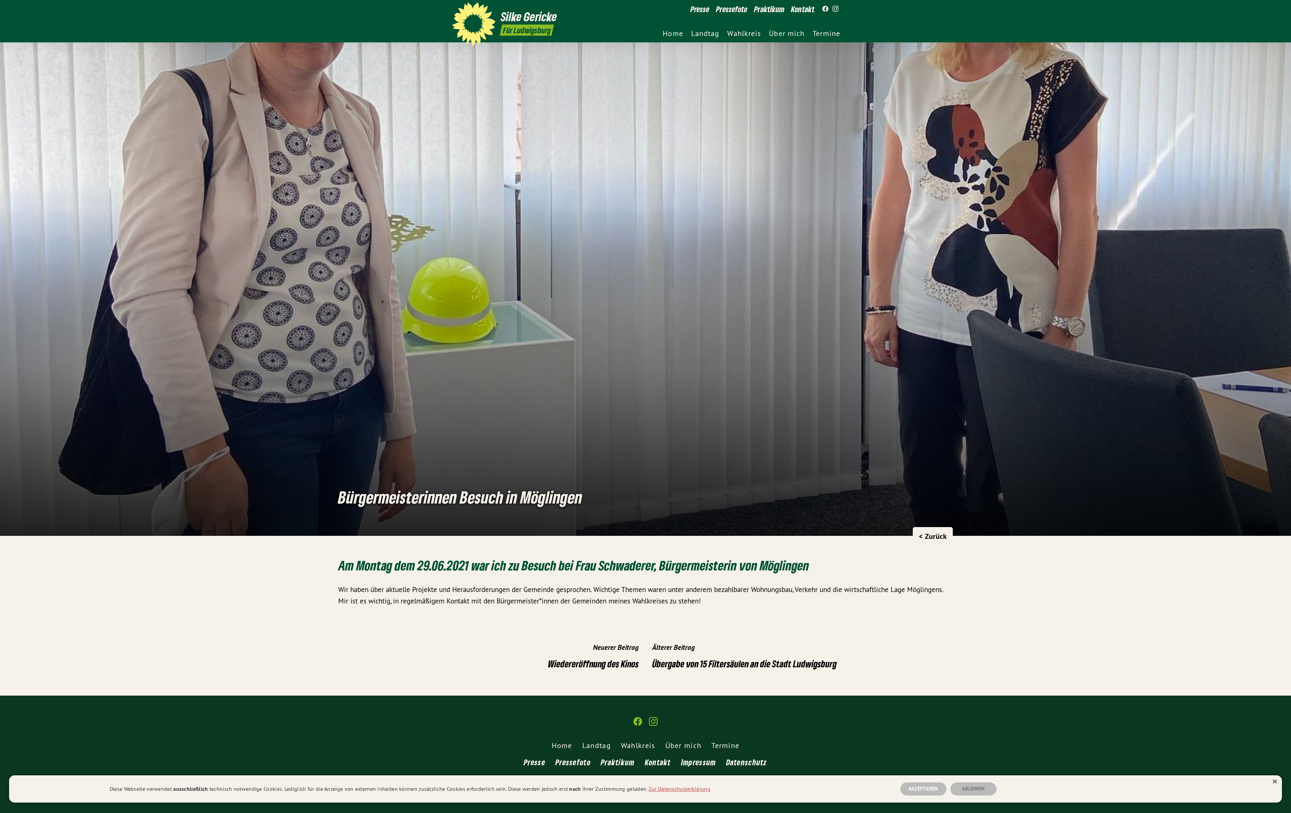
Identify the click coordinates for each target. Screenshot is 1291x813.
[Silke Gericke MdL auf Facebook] (825, 9)
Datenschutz (746, 762)
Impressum (698, 762)
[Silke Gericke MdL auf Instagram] (835, 9)
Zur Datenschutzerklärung (679, 788)
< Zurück (933, 536)
